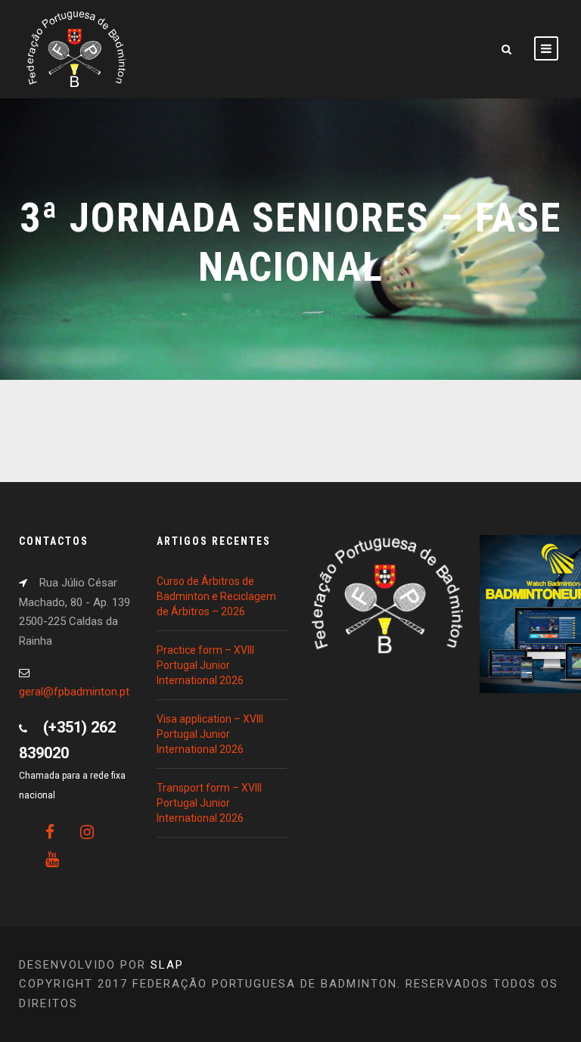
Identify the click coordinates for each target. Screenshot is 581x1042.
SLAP (167, 965)
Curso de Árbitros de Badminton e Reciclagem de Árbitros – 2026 (216, 596)
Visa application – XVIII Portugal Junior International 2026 (210, 734)
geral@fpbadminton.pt (74, 691)
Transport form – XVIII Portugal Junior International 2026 (209, 803)
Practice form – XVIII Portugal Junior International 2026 (205, 665)
